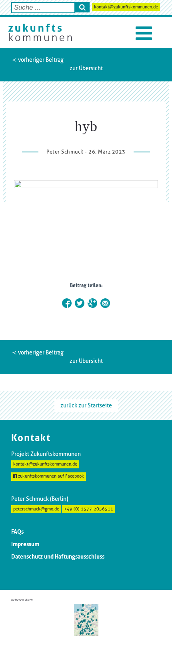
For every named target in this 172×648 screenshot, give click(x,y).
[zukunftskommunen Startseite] (40, 32)
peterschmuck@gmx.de (36, 509)
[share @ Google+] (92, 303)
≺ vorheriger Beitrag (38, 60)
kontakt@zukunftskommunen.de (126, 7)
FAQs (17, 532)
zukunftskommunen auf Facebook (50, 476)
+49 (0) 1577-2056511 (88, 509)
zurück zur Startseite (86, 405)
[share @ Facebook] (67, 303)
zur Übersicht (86, 68)
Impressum (25, 544)
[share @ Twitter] (79, 303)
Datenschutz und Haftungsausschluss (57, 556)
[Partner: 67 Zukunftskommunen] (86, 619)
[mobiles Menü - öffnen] (144, 33)
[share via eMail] (105, 303)
